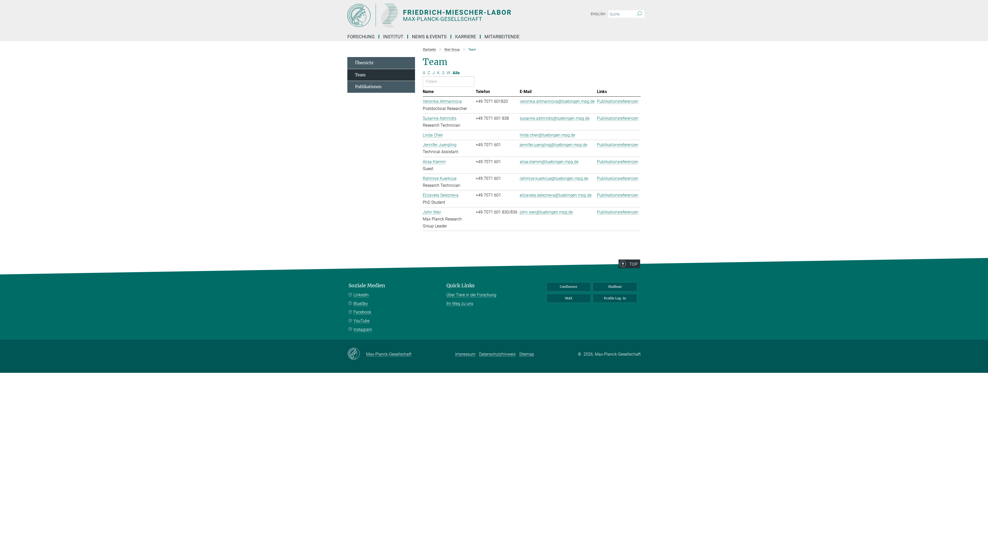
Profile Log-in (615, 298)
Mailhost (615, 287)
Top (633, 264)
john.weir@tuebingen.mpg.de (546, 212)
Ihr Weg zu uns (459, 303)
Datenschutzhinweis (497, 354)
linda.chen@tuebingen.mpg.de (547, 135)
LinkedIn (361, 294)
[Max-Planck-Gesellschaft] (356, 354)
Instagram (363, 329)
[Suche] (639, 14)
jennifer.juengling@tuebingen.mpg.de (553, 144)
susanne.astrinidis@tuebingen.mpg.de (554, 118)
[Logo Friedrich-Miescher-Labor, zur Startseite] (443, 15)
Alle (456, 72)
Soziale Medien (367, 286)
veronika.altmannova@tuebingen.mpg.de (557, 101)
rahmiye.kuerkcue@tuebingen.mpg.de (554, 178)
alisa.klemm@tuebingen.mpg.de (549, 161)
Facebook (362, 312)
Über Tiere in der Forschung (471, 294)
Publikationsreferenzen (617, 101)
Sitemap (526, 354)
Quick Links (460, 286)
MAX (568, 298)
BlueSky (361, 303)
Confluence (568, 287)
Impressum (465, 354)
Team (360, 74)
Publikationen (368, 86)
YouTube (361, 320)
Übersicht (364, 62)
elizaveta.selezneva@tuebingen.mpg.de (556, 195)
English (598, 14)
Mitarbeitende (501, 37)
